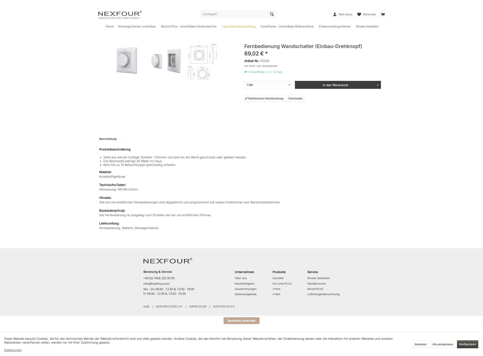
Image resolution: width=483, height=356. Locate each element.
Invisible (278, 278)
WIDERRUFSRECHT (169, 306)
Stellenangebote (246, 294)
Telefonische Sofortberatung (264, 98)
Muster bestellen (318, 278)
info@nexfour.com (156, 284)
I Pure (277, 289)
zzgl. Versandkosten (267, 65)
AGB (146, 306)
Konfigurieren (467, 344)
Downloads (295, 98)
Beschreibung (108, 138)
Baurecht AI (315, 289)
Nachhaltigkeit (244, 283)
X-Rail (276, 294)
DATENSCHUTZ (224, 306)
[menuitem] (383, 14)
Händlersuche (316, 283)
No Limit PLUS (282, 283)
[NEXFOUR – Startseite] (167, 260)
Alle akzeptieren (442, 344)
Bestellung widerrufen (241, 320)
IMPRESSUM (198, 306)
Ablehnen (420, 344)
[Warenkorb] (383, 14)
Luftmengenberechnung (323, 294)
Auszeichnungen (246, 289)
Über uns (241, 278)
